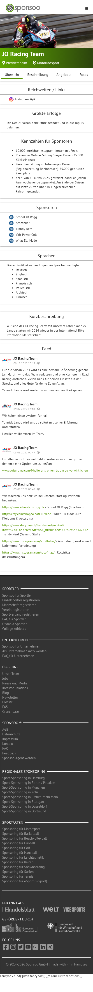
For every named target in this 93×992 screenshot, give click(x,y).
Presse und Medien (15, 683)
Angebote (63, 74)
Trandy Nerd (24, 229)
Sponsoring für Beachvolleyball (24, 838)
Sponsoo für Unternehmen (21, 646)
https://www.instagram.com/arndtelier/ (29, 541)
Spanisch (22, 279)
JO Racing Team (25, 358)
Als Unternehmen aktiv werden (24, 651)
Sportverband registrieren (20, 614)
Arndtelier (23, 223)
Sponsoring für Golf (16, 848)
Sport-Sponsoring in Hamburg (23, 778)
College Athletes (14, 628)
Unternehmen (15, 640)
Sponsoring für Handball (19, 852)
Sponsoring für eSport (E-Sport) (24, 881)
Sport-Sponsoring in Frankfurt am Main (30, 797)
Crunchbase (10, 711)
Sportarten (12, 822)
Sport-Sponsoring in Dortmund (24, 811)
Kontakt (7, 744)
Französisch (24, 283)
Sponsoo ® (12, 722)
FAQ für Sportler (14, 619)
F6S (5, 707)
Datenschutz (11, 734)
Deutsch (21, 270)
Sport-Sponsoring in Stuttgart (23, 801)
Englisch (22, 274)
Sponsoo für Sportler (17, 595)
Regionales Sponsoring (23, 771)
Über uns (10, 667)
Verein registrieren (15, 609)
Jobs (5, 678)
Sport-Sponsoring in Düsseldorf (24, 806)
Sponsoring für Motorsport (21, 829)
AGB (5, 729)
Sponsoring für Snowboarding (23, 867)
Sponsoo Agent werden (19, 758)
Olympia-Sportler (14, 624)
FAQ (5, 748)
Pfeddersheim (16, 62)
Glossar (7, 702)
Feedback (9, 753)
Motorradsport (48, 62)
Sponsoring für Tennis (17, 876)
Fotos (83, 74)
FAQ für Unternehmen (18, 656)
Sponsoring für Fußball (18, 843)
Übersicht (12, 74)
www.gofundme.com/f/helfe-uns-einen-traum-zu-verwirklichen (45, 470)
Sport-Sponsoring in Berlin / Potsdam (28, 782)
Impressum (10, 739)
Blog (5, 693)
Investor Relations (15, 688)
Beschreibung (37, 74)
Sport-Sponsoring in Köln (20, 792)
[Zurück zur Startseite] (44, 8)
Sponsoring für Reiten (17, 862)
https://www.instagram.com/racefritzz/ (28, 552)
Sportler (10, 588)
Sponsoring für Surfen (18, 871)
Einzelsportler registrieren (21, 600)
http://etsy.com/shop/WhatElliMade (26, 514)
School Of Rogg (26, 217)
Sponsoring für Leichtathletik (23, 857)
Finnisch (21, 297)
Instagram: (24, 99)
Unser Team (10, 674)
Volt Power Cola (26, 235)
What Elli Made (26, 240)
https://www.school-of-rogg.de (23, 507)
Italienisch (23, 288)
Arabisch (22, 292)
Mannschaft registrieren (19, 605)
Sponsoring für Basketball (20, 833)
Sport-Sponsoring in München (23, 787)
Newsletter (10, 697)
